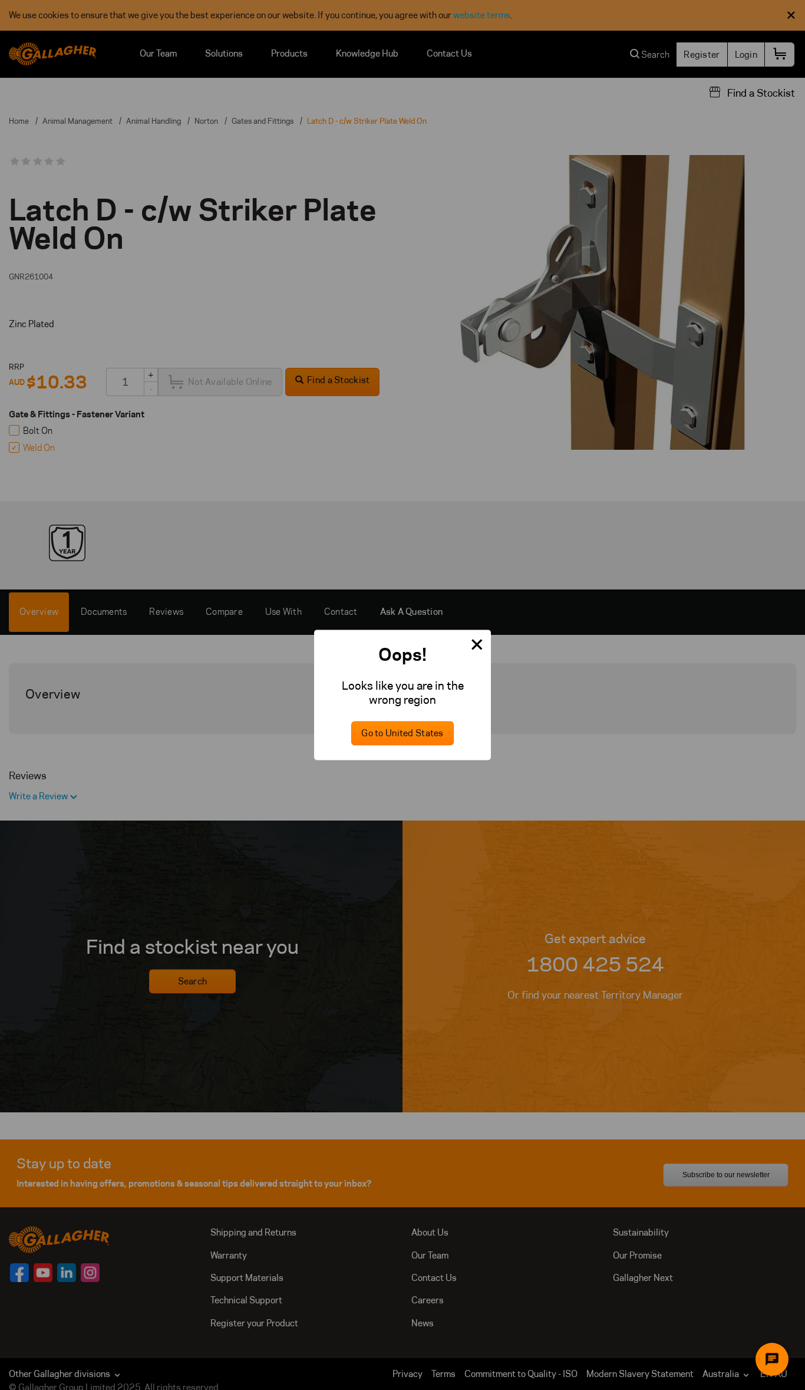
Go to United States (402, 733)
